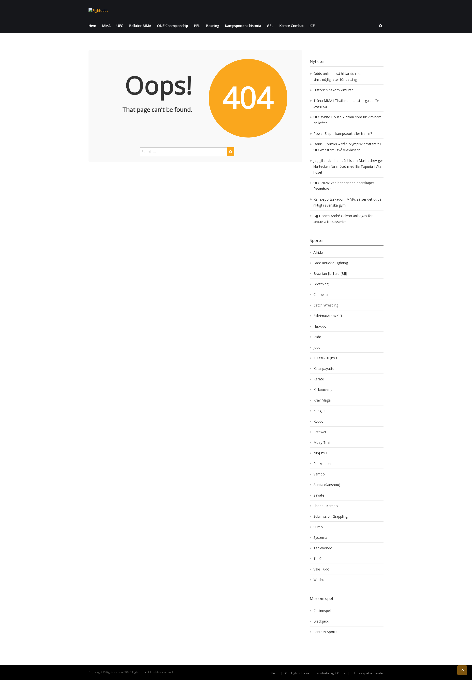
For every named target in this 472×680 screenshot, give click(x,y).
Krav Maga (322, 400)
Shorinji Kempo (325, 505)
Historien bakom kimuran (333, 90)
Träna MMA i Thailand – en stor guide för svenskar (346, 103)
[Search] (230, 151)
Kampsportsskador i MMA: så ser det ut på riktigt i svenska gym (347, 202)
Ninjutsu (320, 453)
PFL (197, 25)
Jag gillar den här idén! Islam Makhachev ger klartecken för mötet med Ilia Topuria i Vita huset (348, 166)
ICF (312, 25)
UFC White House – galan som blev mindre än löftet (347, 120)
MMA (106, 25)
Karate (318, 379)
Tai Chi (318, 558)
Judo (317, 347)
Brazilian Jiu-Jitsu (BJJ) (330, 273)
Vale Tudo (321, 569)
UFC (120, 25)
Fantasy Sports (325, 631)
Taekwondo (322, 548)
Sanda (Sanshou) (326, 484)
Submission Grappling (330, 516)
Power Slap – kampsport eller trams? (342, 133)
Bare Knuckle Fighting (330, 263)
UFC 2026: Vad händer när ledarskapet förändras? (343, 185)
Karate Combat (291, 25)
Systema (320, 537)
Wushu (318, 579)
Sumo (318, 527)
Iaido (317, 336)
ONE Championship (172, 25)
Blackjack (320, 621)
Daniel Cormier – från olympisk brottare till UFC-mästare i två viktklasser (347, 147)
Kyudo (318, 421)
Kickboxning (322, 389)
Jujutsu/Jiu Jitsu (325, 358)
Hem (92, 25)
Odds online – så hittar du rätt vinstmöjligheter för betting (337, 76)
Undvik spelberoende (368, 673)
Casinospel (322, 610)
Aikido (318, 252)
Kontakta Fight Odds (331, 673)
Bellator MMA (140, 25)
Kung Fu (319, 410)
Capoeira (320, 294)
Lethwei (319, 432)
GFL (270, 25)
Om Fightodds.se (297, 673)
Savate (318, 495)
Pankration (322, 463)
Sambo (319, 474)
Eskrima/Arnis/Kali (327, 315)
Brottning (320, 284)
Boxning (212, 25)
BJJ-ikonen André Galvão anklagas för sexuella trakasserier (343, 218)
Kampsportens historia (243, 25)
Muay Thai (321, 442)
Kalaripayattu (323, 368)
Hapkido (319, 326)
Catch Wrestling (325, 305)
